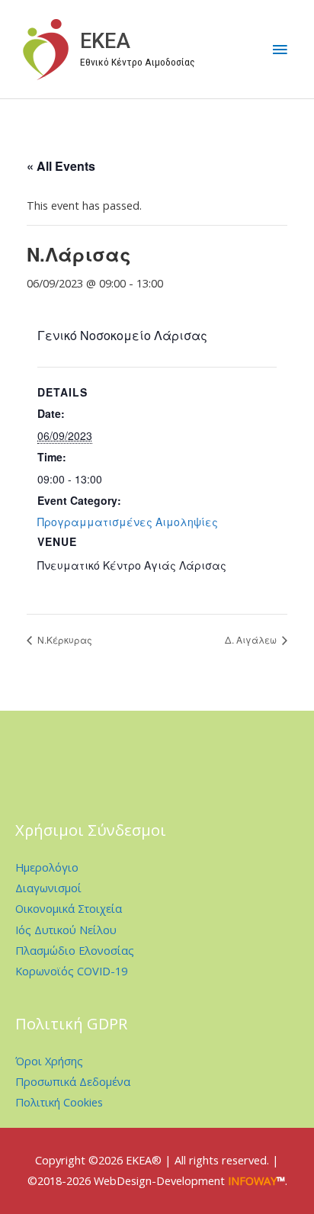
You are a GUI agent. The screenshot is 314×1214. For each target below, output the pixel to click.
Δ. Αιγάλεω (252, 639)
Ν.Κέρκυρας (63, 639)
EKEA (105, 41)
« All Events (61, 166)
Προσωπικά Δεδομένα (72, 1081)
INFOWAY (252, 1180)
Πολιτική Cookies (59, 1102)
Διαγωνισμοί (48, 887)
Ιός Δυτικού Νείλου (66, 929)
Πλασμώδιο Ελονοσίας (74, 950)
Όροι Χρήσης (49, 1060)
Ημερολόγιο (46, 867)
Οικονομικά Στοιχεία (68, 908)
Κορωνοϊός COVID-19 (71, 970)
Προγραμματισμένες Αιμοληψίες (127, 521)
